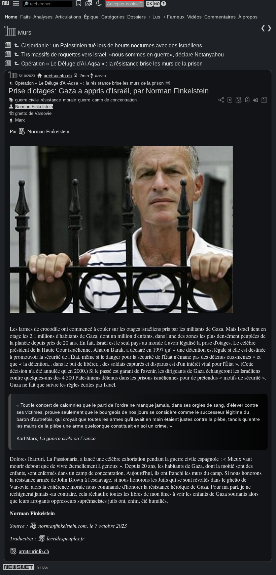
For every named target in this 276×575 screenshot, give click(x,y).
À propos (247, 16)
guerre (84, 99)
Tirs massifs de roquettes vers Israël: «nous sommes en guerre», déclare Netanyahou (122, 54)
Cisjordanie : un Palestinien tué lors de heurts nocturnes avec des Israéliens (111, 45)
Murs (24, 32)
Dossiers (136, 16)
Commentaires (220, 16)
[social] (221, 100)
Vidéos (194, 16)
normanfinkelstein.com (62, 525)
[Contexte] (238, 100)
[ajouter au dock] (255, 100)
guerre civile (27, 99)
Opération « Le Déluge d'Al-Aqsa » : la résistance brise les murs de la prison (111, 64)
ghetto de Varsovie (33, 113)
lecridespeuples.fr (65, 538)
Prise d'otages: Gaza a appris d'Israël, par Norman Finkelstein (108, 91)
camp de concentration (114, 99)
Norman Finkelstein (34, 106)
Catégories (113, 16)
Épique (91, 16)
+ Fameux (173, 16)
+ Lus (154, 16)
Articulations (68, 16)
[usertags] (230, 100)
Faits (25, 16)
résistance (51, 99)
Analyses (43, 16)
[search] (47, 4)
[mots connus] (247, 100)
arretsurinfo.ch (58, 75)
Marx (20, 120)
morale (69, 99)
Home (11, 16)
